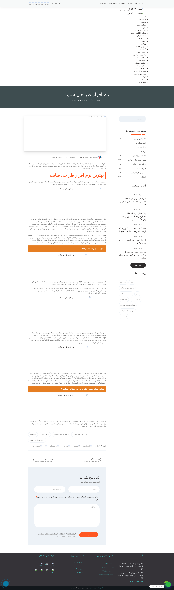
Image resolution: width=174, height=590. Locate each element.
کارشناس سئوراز (85, 157)
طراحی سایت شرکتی (127, 311)
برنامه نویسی (141, 60)
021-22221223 (107, 567)
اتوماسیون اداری (140, 30)
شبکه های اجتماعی (139, 68)
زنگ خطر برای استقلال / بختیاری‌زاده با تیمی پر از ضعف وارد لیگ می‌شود (133, 216)
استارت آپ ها (141, 66)
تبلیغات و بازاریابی (140, 74)
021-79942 (109, 563)
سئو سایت (142, 28)
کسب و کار (123, 316)
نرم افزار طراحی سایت (37, 440)
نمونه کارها (142, 38)
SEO (131, 282)
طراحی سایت (141, 25)
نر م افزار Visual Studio (61, 434)
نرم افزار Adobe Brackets (81, 434)
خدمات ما (79, 566)
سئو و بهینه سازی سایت (138, 55)
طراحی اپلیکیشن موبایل (138, 33)
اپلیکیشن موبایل (140, 63)
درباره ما (143, 79)
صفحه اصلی (142, 19)
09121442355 (107, 571)
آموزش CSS (141, 49)
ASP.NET (33, 434)
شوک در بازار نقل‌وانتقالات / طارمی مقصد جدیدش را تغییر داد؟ (133, 201)
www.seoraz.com (136, 582)
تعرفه (144, 41)
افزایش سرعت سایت (127, 288)
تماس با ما (142, 82)
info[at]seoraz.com (106, 575)
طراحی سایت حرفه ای (127, 305)
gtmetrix (123, 282)
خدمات (143, 22)
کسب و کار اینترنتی (139, 71)
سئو (137, 294)
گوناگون (143, 77)
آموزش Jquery (141, 52)
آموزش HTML (141, 47)
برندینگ (143, 151)
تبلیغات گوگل (141, 36)
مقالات (143, 44)
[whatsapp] (168, 584)
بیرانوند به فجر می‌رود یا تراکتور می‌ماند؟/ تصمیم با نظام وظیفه (132, 255)
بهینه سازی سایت (126, 294)
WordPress (102, 235)
